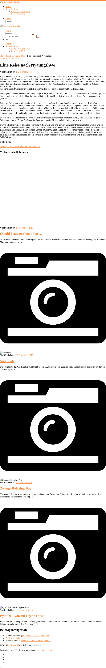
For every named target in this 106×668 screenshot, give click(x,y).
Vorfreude (7, 361)
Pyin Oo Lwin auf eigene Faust (22, 616)
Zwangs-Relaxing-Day (15, 488)
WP (15, 650)
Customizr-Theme (44, 650)
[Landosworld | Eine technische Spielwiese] (10, 2)
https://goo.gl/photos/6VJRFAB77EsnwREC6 (20, 146)
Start (2, 56)
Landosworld (13, 645)
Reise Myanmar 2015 (15, 56)
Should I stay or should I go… (21, 233)
